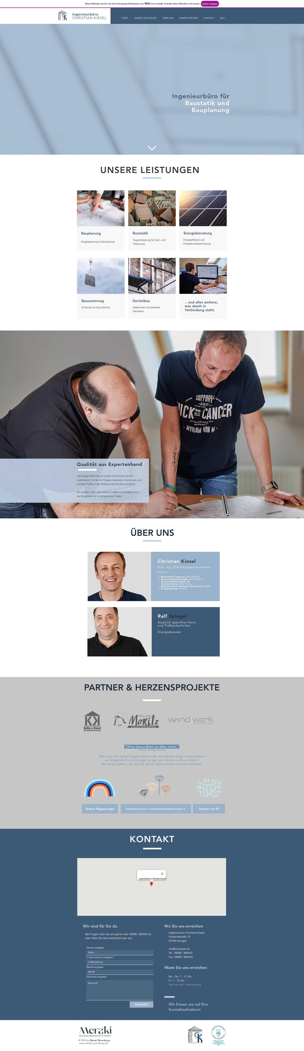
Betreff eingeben (95, 967)
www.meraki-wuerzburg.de (93, 1043)
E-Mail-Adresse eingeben (99, 957)
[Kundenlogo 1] (92, 720)
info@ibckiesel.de (179, 948)
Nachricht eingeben (96, 977)
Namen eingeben (95, 947)
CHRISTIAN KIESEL (89, 18)
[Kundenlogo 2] (136, 720)
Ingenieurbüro (85, 14)
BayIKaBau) (186, 583)
